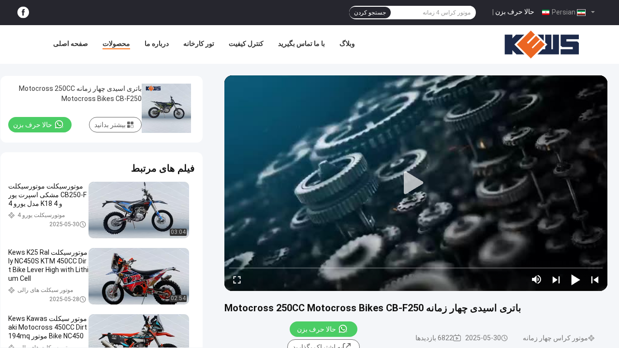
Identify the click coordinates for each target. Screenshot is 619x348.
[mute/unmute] (536, 279)
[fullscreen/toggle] (237, 279)
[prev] (594, 279)
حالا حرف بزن (514, 11)
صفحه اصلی (70, 43)
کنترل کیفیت (246, 43)
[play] (416, 183)
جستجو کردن (370, 12)
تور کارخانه (198, 43)
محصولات (116, 43)
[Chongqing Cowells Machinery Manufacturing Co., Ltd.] (541, 44)
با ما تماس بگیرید (301, 43)
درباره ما (157, 43)
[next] (556, 279)
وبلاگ (347, 43)
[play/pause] (575, 279)
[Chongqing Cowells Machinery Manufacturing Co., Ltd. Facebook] (23, 13)
